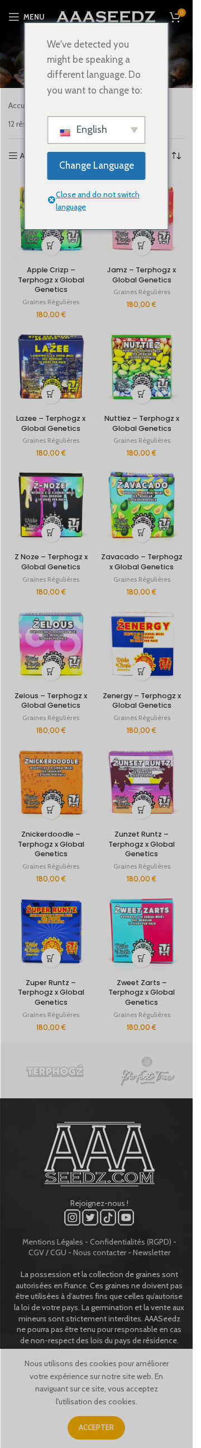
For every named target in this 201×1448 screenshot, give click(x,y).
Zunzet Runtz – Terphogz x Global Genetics (141, 843)
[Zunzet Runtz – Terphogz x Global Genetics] (142, 782)
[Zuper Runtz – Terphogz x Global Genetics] (51, 931)
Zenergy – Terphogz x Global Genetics (142, 701)
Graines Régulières (50, 302)
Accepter (96, 1427)
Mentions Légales (52, 1242)
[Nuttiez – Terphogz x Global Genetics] (142, 367)
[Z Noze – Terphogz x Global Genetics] (51, 505)
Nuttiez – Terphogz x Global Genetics (141, 423)
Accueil (20, 105)
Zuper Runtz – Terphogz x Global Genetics (51, 992)
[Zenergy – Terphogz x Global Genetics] (142, 644)
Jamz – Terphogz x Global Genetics (141, 275)
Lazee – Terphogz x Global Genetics (50, 423)
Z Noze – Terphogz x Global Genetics (51, 562)
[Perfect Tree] (146, 1070)
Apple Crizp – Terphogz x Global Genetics (51, 279)
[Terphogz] (54, 1070)
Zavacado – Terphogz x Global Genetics (142, 562)
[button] (51, 246)
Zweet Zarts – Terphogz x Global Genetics (141, 992)
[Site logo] (106, 16)
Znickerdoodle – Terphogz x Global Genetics (51, 843)
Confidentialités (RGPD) (130, 1242)
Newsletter (151, 1252)
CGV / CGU (47, 1252)
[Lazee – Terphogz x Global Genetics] (51, 367)
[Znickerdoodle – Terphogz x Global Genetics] (51, 782)
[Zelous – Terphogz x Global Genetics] (51, 644)
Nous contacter (99, 1252)
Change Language (96, 165)
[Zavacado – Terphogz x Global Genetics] (142, 505)
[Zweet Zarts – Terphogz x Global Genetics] (142, 931)
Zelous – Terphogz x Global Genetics (51, 701)
